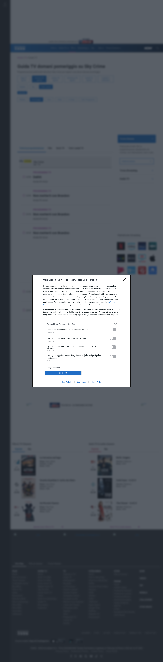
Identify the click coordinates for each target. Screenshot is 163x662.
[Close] (125, 280)
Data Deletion (67, 382)
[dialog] (81, 331)
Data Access (81, 382)
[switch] (113, 329)
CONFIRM (63, 373)
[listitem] (81, 324)
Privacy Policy (95, 382)
